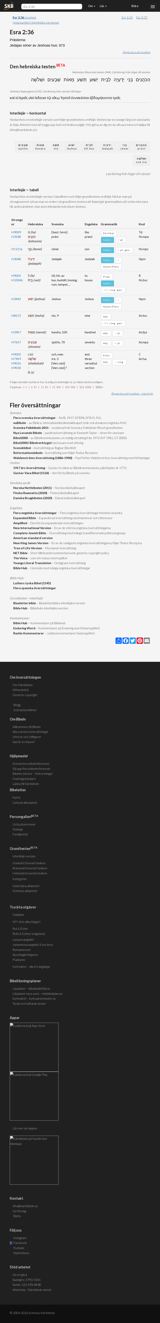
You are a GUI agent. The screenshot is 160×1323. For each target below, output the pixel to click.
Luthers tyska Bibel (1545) (31, 583)
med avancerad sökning (67, 443)
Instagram (20, 1238)
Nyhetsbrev (21, 1253)
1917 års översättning (28, 468)
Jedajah (107, 146)
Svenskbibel (21, 448)
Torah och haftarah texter (29, 1003)
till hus (89, 146)
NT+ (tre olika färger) (26, 921)
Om (90, 6)
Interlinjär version (24, 856)
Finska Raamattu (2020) (29, 493)
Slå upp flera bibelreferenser (31, 768)
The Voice (20, 558)
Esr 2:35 (127, 17)
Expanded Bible (24, 518)
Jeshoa (72, 146)
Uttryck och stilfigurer (26, 737)
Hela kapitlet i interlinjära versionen (36, 22)
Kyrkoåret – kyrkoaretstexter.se (34, 998)
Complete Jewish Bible (29, 533)
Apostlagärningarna (25, 954)
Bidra (134, 6)
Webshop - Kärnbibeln (31, 1289)
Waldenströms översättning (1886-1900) (42, 458)
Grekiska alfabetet (24, 891)
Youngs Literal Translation (31, 563)
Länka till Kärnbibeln (25, 784)
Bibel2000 (20, 438)
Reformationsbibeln (27, 453)
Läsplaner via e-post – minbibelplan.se (37, 993)
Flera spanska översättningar (34, 588)
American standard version (32, 538)
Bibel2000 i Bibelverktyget (32, 443)
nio (56, 146)
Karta (16, 797)
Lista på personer (24, 824)
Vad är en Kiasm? (23, 742)
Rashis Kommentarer (28, 633)
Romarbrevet (21, 949)
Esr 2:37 (142, 17)
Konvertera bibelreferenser (31, 763)
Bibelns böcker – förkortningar (32, 773)
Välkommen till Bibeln (26, 727)
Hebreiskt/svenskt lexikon (29, 873)
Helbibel (18, 914)
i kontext (24, 17)
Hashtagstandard (24, 778)
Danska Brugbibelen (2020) (32, 498)
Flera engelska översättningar (34, 513)
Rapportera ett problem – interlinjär (132, 393)
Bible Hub (19, 568)
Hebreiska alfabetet (25, 886)
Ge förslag (19, 1211)
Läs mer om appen (24, 1128)
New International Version (31, 528)
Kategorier (19, 879)
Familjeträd (20, 834)
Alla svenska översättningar (30, 731)
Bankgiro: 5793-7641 (26, 1280)
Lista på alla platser (25, 802)
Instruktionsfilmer (25, 710)
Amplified (19, 523)
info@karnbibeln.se (25, 1206)
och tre (141, 160)
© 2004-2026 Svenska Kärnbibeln (32, 1313)
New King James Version (30, 543)
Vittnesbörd (20, 690)
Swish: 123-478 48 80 (26, 1284)
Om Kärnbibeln (22, 685)
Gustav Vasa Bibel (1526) (30, 473)
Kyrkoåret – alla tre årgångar (31, 966)
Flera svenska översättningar (34, 417)
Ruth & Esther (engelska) (28, 933)
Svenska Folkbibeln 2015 (30, 427)
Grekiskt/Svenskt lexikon (29, 863)
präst (141, 146)
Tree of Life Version (27, 548)
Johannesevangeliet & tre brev (32, 944)
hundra (40, 146)
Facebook (20, 1243)
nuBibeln (19, 423)
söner (124, 146)
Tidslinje (17, 829)
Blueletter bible (24, 603)
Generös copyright (24, 695)
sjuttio (23, 146)
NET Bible (20, 553)
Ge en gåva (19, 1274)
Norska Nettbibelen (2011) (32, 488)
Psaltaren (18, 959)
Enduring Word (23, 628)
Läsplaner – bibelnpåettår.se (31, 988)
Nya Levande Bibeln (27, 433)
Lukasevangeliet (23, 939)
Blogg (16, 705)
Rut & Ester (20, 928)
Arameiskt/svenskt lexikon (29, 868)
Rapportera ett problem (136, 52)
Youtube (18, 1248)
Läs (102, 6)
